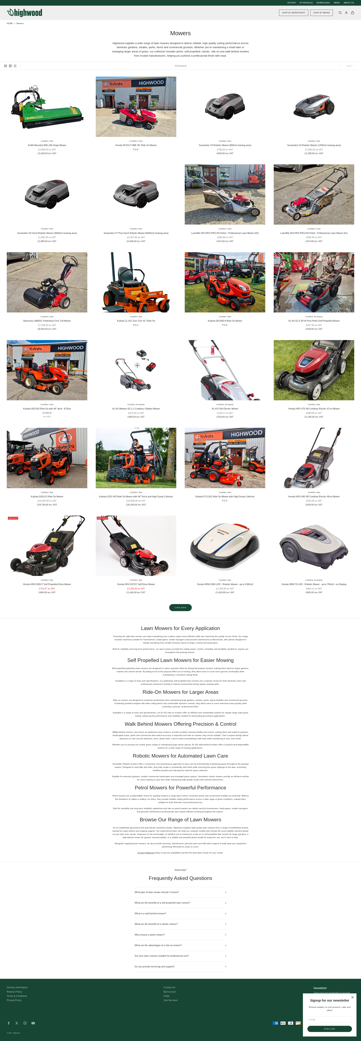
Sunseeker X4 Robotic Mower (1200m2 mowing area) (314, 145)
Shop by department (293, 13)
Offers (291, 3)
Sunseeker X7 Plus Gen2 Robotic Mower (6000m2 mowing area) (136, 233)
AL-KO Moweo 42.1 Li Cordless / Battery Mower (136, 409)
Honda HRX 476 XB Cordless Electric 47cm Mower (314, 409)
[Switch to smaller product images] (10, 66)
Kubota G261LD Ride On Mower (47, 496)
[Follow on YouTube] (33, 1023)
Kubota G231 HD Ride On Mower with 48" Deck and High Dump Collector (136, 496)
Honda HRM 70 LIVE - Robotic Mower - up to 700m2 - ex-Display (314, 584)
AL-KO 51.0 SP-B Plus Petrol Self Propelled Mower (314, 321)
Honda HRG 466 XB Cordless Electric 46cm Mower (314, 496)
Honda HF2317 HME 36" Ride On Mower (136, 145)
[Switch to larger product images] (5, 66)
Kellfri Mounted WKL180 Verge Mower (47, 145)
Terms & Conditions (17, 996)
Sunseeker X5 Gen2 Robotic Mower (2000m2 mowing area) (47, 233)
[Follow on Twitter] (17, 1023)
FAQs (166, 996)
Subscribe (329, 1029)
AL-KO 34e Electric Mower (225, 409)
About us (349, 3)
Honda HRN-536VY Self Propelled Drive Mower (47, 584)
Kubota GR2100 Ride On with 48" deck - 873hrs (47, 409)
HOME (10, 23)
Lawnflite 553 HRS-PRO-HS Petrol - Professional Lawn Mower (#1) (314, 233)
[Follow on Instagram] (25, 1023)
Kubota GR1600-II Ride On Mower (225, 321)
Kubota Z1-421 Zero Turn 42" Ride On (136, 321)
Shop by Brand (321, 13)
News (337, 3)
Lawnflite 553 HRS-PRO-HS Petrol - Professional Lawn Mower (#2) (225, 233)
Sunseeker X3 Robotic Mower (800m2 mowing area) (225, 145)
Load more (180, 607)
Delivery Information (17, 987)
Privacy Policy (14, 1000)
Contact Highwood (145, 853)
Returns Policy (14, 992)
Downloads (323, 3)
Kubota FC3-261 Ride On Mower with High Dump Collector (225, 496)
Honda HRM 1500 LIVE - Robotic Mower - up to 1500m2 (225, 584)
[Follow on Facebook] (8, 1023)
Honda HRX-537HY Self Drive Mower (136, 584)
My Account (170, 992)
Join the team (171, 1000)
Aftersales (306, 3)
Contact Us (169, 987)
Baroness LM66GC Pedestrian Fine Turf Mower (47, 321)
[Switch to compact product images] (15, 66)
